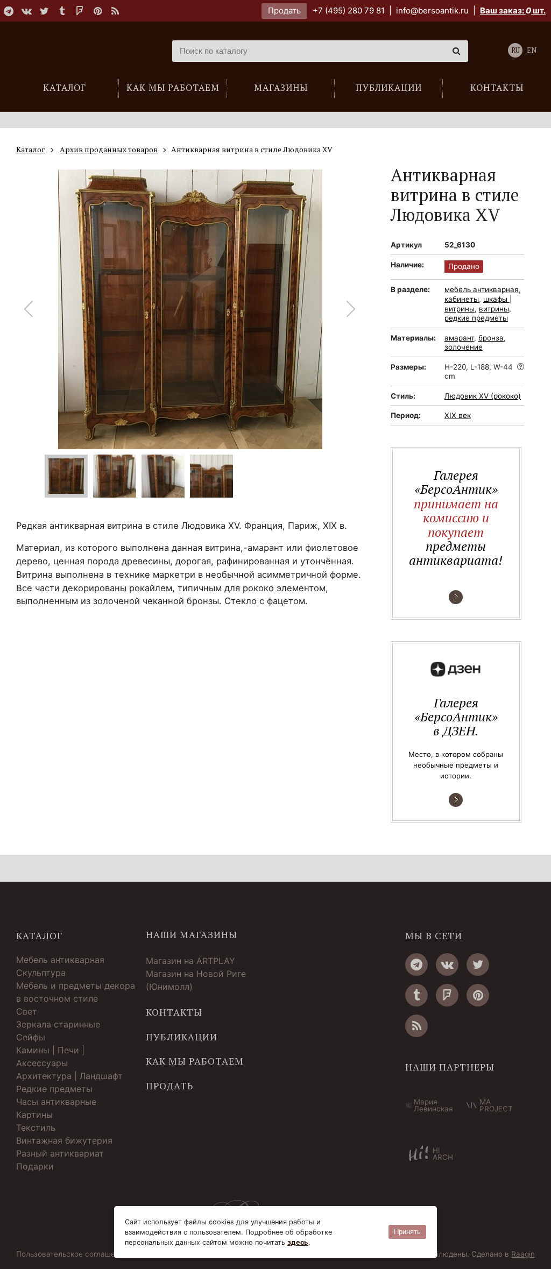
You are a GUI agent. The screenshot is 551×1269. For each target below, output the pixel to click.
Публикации (181, 1037)
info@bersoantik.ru (432, 10)
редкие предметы (476, 318)
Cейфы (30, 1037)
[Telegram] (8, 10)
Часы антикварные (56, 1101)
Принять (407, 1232)
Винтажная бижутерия (64, 1140)
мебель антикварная (481, 289)
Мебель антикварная (60, 959)
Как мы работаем (195, 1061)
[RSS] (115, 10)
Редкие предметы (54, 1088)
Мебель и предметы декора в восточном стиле (75, 992)
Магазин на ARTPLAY (190, 960)
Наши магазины (191, 935)
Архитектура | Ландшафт (69, 1076)
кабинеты (461, 299)
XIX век (457, 415)
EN (531, 50)
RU (515, 50)
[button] (351, 309)
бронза (491, 338)
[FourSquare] (79, 10)
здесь (297, 1242)
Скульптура (41, 972)
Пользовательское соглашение (72, 1254)
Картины (34, 1114)
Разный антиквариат (60, 1153)
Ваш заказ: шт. (513, 10)
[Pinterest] (97, 10)
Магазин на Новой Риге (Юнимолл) (196, 980)
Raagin (523, 1254)
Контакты (174, 1012)
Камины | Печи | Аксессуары (50, 1056)
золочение (463, 347)
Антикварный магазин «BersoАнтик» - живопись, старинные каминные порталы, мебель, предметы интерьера (78, 51)
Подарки (35, 1166)
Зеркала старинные (58, 1024)
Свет (26, 1011)
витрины (494, 308)
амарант (459, 338)
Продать (284, 10)
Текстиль (35, 1127)
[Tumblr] (61, 10)
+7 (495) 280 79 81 (349, 10)
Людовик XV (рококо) (482, 396)
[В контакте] (26, 10)
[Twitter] (44, 10)
